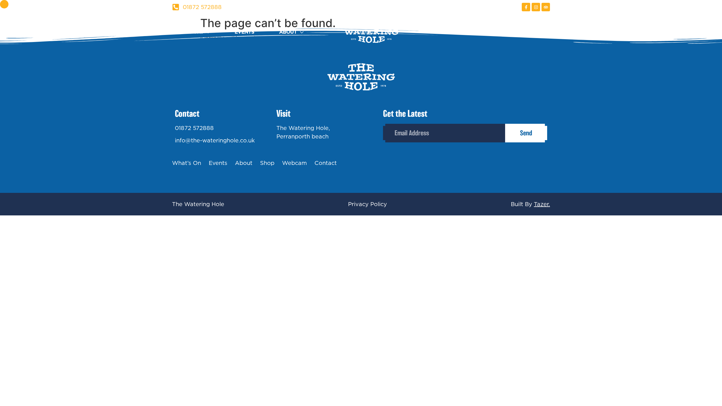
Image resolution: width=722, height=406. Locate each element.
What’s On (186, 163)
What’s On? (187, 32)
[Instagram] (536, 7)
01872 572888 (194, 128)
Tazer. (542, 204)
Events (244, 32)
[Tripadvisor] (546, 7)
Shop (446, 32)
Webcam (489, 32)
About (288, 32)
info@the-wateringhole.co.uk (215, 140)
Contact (538, 32)
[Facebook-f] (526, 7)
